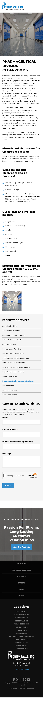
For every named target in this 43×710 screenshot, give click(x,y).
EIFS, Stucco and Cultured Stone (15, 358)
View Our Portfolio (21, 547)
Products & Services (15, 320)
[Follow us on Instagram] (24, 679)
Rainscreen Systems (10, 395)
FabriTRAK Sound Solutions (13, 363)
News (21, 589)
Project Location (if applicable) (17, 441)
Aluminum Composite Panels (13, 335)
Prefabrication (8, 386)
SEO (21, 688)
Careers (21, 583)
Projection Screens (9, 390)
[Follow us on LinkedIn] (21, 679)
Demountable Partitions (12, 349)
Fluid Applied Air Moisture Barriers (16, 367)
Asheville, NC (21, 627)
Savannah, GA (22, 648)
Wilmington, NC (21, 624)
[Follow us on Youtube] (28, 679)
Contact (21, 596)
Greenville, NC (21, 621)
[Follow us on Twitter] (17, 679)
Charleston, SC (21, 639)
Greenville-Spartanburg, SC (21, 636)
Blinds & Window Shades (12, 340)
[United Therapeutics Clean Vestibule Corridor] (12, 301)
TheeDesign (29, 688)
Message (6, 454)
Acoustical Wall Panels (11, 331)
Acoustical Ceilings (9, 326)
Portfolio (21, 576)
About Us (21, 564)
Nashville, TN (21, 642)
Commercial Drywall (10, 344)
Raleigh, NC (21, 612)
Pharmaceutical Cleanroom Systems (18, 381)
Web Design (13, 688)
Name (5, 417)
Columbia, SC (21, 633)
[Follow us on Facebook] (14, 679)
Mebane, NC (22, 630)
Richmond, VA (21, 645)
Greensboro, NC (21, 615)
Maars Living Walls (9, 376)
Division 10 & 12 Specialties (13, 353)
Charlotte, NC (21, 618)
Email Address (10, 429)
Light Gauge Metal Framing (13, 372)
